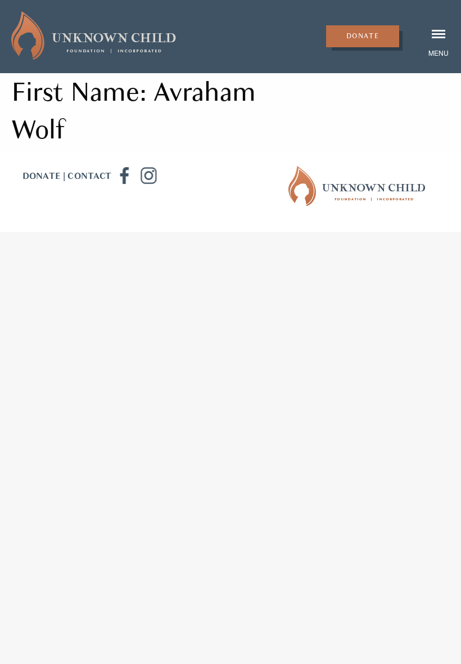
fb (123, 175)
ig (148, 175)
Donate (362, 36)
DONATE (41, 176)
